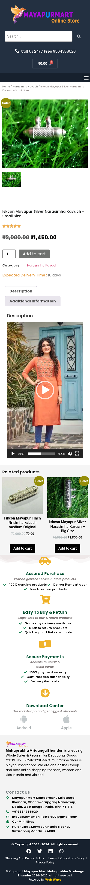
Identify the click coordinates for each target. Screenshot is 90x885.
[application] (45, 390)
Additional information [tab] (32, 301)
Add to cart (34, 254)
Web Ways (53, 880)
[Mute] (69, 453)
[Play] (13, 453)
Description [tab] (20, 291)
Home (6, 86)
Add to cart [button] (22, 548)
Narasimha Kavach (25, 86)
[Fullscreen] (77, 453)
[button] (86, 78)
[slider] (41, 453)
